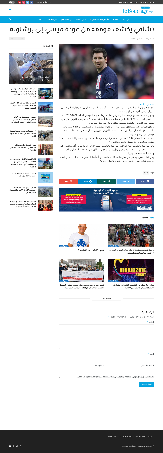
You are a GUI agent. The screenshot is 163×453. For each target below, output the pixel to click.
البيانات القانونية (143, 2)
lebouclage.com (143, 446)
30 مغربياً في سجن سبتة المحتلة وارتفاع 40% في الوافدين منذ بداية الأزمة (23, 133)
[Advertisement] (81, 407)
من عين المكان (66, 19)
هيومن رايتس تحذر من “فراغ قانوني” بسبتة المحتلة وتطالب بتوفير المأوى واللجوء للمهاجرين (23, 119)
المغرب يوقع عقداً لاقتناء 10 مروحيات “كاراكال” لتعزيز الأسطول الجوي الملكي (23, 190)
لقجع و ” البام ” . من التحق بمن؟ (91, 250)
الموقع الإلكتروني (147, 365)
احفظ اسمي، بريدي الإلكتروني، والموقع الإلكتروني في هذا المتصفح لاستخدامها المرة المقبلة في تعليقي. (115, 376)
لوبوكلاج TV (52, 19)
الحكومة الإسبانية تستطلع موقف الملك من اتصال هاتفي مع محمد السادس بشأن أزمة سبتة (23, 204)
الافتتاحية (116, 19)
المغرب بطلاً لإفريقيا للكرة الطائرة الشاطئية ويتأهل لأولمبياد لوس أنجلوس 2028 (23, 105)
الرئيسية (126, 19)
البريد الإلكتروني (97, 365)
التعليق (150, 322)
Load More (106, 298)
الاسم (151, 354)
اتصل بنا (152, 2)
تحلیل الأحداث (81, 19)
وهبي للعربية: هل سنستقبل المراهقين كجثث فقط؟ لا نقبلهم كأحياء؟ (23, 147)
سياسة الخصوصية (123, 2)
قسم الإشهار (134, 2)
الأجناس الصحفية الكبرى (100, 19)
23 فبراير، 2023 (149, 38)
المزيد (40, 19)
